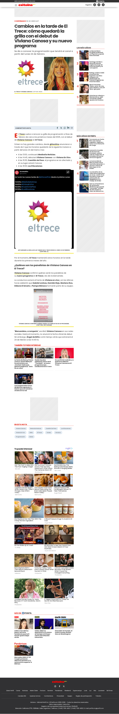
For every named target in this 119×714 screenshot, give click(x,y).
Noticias (25, 691)
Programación (20, 437)
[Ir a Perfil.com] (100, 2)
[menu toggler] (15, 5)
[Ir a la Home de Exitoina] (27, 5)
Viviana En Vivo (20, 432)
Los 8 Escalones (66, 428)
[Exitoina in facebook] (99, 4)
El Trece (39, 432)
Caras (18, 691)
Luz (90, 691)
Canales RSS (22, 696)
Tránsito (98, 696)
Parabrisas (58, 691)
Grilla (31, 432)
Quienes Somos (35, 696)
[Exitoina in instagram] (94, 4)
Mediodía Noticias (35, 428)
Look (85, 691)
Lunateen (101, 691)
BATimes (110, 691)
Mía (95, 691)
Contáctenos (48, 696)
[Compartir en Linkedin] (68, 127)
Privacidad (60, 696)
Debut (31, 437)
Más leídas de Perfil (86, 136)
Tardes (49, 432)
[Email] (72, 128)
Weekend (68, 691)
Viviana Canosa (21, 273)
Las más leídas (84, 48)
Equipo (70, 696)
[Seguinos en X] (103, 4)
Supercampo (77, 691)
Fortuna (42, 691)
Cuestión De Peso (51, 428)
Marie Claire (34, 691)
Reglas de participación (84, 696)
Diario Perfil (10, 691)
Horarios (58, 432)
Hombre (50, 691)
